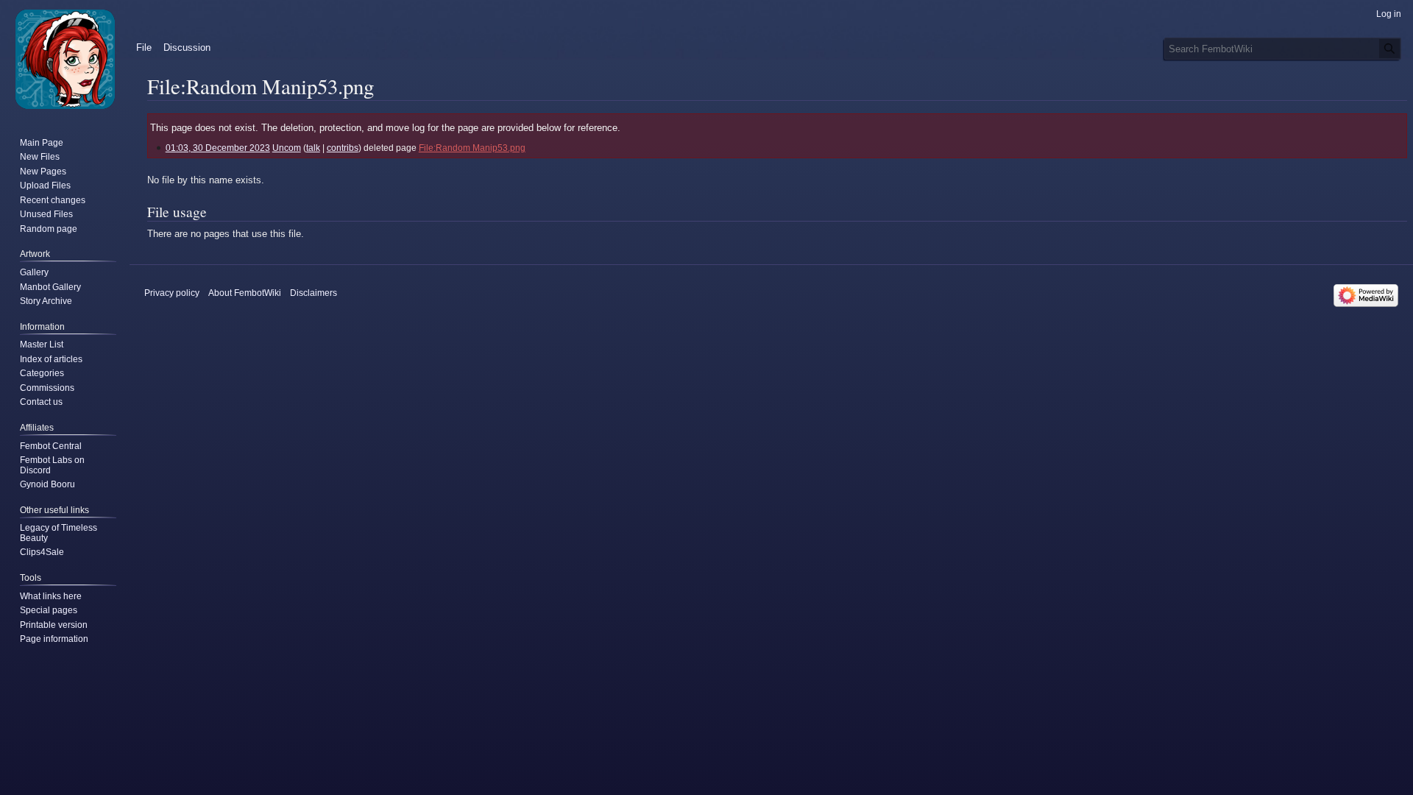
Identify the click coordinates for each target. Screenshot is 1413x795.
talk (313, 147)
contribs (342, 147)
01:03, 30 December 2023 (218, 147)
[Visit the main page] (65, 59)
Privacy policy (171, 293)
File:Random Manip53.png (472, 147)
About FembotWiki (244, 293)
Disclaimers (313, 293)
